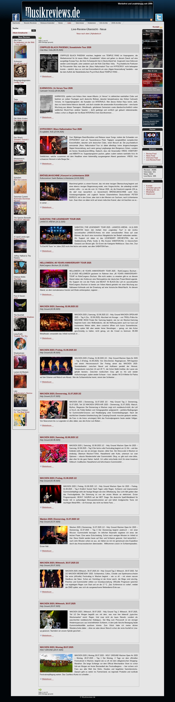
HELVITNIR (147, 48)
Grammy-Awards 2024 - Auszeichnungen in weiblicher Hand (151, 122)
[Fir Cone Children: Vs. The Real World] (20, 428)
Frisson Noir (18, 102)
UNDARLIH (147, 62)
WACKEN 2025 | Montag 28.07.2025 (56, 647)
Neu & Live (152, 71)
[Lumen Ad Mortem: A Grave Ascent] (20, 389)
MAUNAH (146, 34)
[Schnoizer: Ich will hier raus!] (20, 79)
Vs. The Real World (21, 412)
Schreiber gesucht (153, 188)
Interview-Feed (152, 158)
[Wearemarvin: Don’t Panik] (20, 176)
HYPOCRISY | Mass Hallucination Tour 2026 (151, 89)
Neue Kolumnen (152, 111)
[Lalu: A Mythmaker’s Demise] (20, 408)
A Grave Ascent (20, 374)
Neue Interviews (152, 31)
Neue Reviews (24, 37)
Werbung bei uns (152, 190)
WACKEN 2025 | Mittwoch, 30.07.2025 (57, 603)
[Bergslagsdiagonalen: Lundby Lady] (20, 98)
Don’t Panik (18, 161)
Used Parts (18, 260)
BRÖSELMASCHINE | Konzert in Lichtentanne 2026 (151, 96)
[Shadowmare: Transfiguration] (20, 370)
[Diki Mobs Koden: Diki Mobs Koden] (20, 136)
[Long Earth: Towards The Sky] (20, 351)
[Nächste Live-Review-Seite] (40, 39)
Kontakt (156, 27)
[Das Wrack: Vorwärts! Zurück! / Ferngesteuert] (20, 157)
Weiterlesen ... (48, 76)
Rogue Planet (19, 239)
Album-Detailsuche (20, 33)
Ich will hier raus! (20, 63)
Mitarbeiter (150, 192)
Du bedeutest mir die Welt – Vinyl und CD (24, 43)
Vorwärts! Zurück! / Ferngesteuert (21, 141)
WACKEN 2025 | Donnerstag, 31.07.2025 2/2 (60, 394)
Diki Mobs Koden (20, 121)
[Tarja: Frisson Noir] (20, 117)
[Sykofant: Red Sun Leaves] (20, 195)
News (60, 23)
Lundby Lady (19, 82)
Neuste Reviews (30, 23)
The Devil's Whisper (22, 220)
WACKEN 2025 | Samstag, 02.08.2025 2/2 (59, 306)
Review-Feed (151, 154)
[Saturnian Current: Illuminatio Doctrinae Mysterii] (20, 216)
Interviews (80, 23)
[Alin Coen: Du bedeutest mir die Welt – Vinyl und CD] (20, 60)
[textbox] (22, 30)
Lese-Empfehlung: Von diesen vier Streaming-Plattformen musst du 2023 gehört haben (54, 20)
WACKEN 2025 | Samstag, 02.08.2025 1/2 (59, 437)
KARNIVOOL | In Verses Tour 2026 (151, 82)
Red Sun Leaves (20, 180)
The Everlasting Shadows (24, 317)
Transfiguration (20, 355)
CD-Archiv (104, 23)
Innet (16, 298)
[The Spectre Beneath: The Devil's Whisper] (20, 235)
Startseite (16, 23)
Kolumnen (92, 23)
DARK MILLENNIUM (150, 41)
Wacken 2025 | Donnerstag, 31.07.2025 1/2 (59, 519)
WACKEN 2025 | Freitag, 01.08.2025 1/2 (58, 478)
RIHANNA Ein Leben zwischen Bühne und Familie (150, 116)
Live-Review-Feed (153, 160)
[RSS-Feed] (151, 20)
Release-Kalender (47, 23)
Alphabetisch (96, 34)
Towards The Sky (21, 336)
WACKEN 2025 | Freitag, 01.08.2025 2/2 (58, 350)
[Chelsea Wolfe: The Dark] (20, 294)
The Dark (17, 279)
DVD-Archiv (116, 23)
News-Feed (150, 156)
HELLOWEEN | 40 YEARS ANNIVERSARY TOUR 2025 (65, 263)
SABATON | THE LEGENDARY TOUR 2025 (152, 103)
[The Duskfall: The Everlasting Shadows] (20, 332)
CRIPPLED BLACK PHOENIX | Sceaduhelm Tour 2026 (151, 76)
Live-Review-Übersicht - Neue (88, 29)
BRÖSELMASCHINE (150, 55)
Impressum (150, 194)
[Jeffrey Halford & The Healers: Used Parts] (20, 275)
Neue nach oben (83, 34)
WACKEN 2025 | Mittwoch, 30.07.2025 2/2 (59, 563)
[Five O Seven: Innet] (20, 313)
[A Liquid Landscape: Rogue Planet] (20, 254)
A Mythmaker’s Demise (23, 393)
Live (69, 23)
